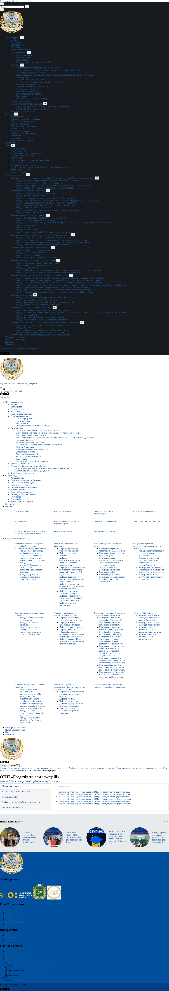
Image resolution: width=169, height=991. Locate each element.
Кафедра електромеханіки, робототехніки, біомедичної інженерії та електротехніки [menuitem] (53, 242)
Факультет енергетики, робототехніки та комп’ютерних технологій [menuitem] (41, 235)
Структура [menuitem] (15, 65)
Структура (10, 924)
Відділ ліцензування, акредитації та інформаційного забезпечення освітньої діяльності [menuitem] (55, 75)
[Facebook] (1, 354)
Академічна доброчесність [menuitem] (22, 172)
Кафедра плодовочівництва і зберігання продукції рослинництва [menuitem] (45, 232)
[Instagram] (4, 354)
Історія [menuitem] (14, 40)
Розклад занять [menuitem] (17, 117)
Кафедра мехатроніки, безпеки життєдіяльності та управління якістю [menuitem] (47, 205)
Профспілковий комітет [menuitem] (21, 49)
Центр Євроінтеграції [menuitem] (15, 339)
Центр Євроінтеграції (15, 956)
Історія (8, 910)
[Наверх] (1, 356)
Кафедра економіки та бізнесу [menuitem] (29, 255)
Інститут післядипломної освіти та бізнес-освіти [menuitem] (37, 68)
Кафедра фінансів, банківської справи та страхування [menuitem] (40, 332)
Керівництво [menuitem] (16, 42)
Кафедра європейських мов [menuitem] (28, 267)
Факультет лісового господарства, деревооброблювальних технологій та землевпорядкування (73, 768)
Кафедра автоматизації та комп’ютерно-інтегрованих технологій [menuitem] (45, 245)
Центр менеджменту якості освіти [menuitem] (31, 72)
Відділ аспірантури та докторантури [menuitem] (27, 153)
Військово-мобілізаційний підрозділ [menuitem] (32, 98)
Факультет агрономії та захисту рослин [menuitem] (28, 215)
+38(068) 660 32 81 (34, 970)
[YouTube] (7, 354)
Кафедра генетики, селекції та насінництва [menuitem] (35, 220)
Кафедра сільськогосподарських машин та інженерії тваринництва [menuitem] (46, 198)
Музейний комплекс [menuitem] (25, 84)
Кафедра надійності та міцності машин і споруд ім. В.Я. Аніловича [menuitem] (46, 203)
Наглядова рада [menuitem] (17, 45)
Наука (8, 951)
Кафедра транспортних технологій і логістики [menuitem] (37, 257)
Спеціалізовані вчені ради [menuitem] (22, 155)
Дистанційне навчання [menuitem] (21, 131)
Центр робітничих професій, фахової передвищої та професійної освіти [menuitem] (48, 70)
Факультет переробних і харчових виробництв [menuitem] (32, 308)
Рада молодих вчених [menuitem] (20, 170)
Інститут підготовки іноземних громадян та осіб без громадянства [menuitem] (40, 335)
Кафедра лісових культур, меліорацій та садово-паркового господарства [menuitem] (48, 181)
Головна (3, 768)
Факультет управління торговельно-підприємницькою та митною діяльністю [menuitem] (45, 323)
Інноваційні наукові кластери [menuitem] (24, 165)
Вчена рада (10, 915)
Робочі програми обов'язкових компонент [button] (21, 802)
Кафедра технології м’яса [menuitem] (27, 315)
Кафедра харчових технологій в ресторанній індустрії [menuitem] (40, 317)
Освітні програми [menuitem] (24, 55)
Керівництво (11, 912)
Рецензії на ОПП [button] (10, 797)
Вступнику (10, 938)
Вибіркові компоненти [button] (12, 807)
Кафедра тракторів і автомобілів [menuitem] (30, 196)
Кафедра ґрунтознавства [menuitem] (27, 230)
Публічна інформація (14, 922)
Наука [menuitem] (8, 146)
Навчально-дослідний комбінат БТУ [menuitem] (32, 87)
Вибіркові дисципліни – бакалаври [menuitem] (26, 119)
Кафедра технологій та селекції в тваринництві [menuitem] (37, 300)
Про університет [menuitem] (12, 37)
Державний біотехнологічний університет (19, 349)
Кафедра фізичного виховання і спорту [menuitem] (33, 207)
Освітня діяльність (18, 770)
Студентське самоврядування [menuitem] (24, 126)
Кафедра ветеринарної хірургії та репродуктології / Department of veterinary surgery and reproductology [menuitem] (61, 280)
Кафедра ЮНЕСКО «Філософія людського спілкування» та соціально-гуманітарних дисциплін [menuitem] (59, 270)
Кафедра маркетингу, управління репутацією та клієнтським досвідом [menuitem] (47, 330)
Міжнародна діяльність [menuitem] (15, 337)
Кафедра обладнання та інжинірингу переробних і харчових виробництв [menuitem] (49, 210)
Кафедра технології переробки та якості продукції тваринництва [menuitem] (45, 302)
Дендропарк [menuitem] (21, 96)
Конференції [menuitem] (16, 158)
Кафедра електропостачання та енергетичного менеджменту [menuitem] (43, 237)
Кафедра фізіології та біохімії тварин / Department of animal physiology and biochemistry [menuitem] (54, 292)
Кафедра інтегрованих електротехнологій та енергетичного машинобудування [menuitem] (51, 240)
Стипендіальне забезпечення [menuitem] (23, 133)
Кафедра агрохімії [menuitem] (24, 227)
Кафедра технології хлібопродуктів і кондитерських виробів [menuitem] (43, 310)
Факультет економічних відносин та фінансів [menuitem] (31, 247)
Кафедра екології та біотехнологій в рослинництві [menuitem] (38, 305)
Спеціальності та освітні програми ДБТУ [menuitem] (34, 62)
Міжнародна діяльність (15, 958)
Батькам (9, 940)
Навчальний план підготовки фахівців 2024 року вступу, (94, 796)
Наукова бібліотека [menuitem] (19, 148)
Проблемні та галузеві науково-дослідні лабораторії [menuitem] (39, 82)
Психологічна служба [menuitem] (20, 138)
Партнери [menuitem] (9, 342)
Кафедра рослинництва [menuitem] (26, 225)
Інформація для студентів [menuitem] (22, 140)
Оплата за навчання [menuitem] (19, 124)
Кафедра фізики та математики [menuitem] (30, 212)
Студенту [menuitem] (9, 114)
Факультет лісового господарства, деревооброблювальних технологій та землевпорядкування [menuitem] (53, 178)
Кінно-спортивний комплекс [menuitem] (29, 94)
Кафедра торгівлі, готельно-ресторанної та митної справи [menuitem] (42, 325)
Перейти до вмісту (8, 1)
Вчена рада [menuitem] (16, 47)
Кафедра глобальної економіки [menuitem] (29, 252)
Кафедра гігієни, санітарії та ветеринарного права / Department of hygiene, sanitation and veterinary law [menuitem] (61, 282)
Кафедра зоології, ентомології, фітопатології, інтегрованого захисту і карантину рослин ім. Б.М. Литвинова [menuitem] (64, 222)
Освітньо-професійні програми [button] (16, 791)
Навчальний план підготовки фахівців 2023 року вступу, (94, 801)
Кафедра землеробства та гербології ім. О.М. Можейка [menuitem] (40, 218)
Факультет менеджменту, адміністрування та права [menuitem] (33, 260)
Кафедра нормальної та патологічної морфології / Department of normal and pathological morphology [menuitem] (60, 278)
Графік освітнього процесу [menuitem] (23, 121)
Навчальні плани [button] (10, 786)
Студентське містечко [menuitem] (25, 89)
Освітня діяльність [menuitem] (19, 52)
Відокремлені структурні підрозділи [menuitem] (27, 104)
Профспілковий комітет (16, 919)
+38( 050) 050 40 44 (33, 975)
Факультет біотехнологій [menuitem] (22, 295)
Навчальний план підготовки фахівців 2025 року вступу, (94, 792)
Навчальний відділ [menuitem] (24, 77)
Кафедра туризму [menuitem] (23, 328)
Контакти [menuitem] (9, 344)
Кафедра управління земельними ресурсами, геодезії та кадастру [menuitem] (45, 188)
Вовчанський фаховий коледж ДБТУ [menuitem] (32, 109)
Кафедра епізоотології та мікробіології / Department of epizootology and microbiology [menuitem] (53, 290)
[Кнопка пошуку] (27, 6)
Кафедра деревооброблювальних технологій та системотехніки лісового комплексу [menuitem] (53, 185)
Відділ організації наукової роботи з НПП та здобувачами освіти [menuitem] (39, 167)
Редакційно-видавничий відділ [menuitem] (30, 79)
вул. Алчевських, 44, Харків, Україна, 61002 (32, 965)
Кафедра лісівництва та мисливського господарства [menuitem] (39, 183)
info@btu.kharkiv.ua (20, 980)
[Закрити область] (2, 9)
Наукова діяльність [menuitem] (19, 151)
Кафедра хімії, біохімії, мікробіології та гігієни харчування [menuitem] (42, 320)
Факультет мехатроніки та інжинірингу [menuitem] (28, 191)
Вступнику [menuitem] (10, 143)
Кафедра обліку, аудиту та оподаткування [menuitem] (34, 250)
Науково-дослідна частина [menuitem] (22, 162)
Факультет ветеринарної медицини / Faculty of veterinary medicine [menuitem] (40, 275)
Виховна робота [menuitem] (18, 128)
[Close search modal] (2, 3)
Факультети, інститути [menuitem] (15, 175)
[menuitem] (22, 37)
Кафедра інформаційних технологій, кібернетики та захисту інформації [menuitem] (48, 272)
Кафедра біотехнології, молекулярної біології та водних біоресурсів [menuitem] (46, 297)
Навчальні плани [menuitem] (23, 57)
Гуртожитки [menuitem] (16, 136)
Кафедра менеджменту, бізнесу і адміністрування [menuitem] (38, 263)
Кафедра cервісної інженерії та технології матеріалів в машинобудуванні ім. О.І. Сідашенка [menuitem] (57, 200)
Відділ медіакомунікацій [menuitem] (27, 91)
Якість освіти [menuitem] (22, 60)
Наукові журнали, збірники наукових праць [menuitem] (30, 160)
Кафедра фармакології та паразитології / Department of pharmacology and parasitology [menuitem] (53, 287)
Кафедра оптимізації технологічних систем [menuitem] (35, 193)
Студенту (9, 935)
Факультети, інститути (19, 768)
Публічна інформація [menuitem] (20, 101)
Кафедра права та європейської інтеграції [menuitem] (34, 265)
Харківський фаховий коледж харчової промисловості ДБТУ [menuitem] (43, 106)
